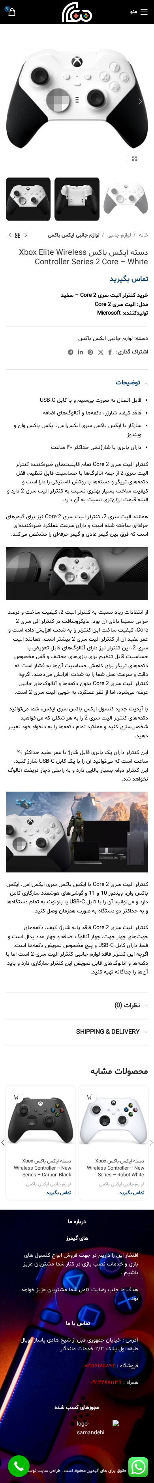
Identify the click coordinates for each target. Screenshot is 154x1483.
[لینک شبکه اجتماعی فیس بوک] (110, 352)
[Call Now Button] (19, 1466)
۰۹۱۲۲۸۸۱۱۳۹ (106, 1382)
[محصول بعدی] (10, 236)
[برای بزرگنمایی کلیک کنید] (134, 159)
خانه (142, 235)
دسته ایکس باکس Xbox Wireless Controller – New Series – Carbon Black (42, 1168)
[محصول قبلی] (26, 236)
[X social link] (101, 352)
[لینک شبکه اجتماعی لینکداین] (80, 352)
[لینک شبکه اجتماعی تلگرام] (71, 352)
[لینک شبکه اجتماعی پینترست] (90, 352)
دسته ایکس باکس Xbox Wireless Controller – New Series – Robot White (115, 1168)
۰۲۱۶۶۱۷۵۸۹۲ (100, 1366)
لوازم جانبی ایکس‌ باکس (74, 235)
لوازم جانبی (118, 235)
